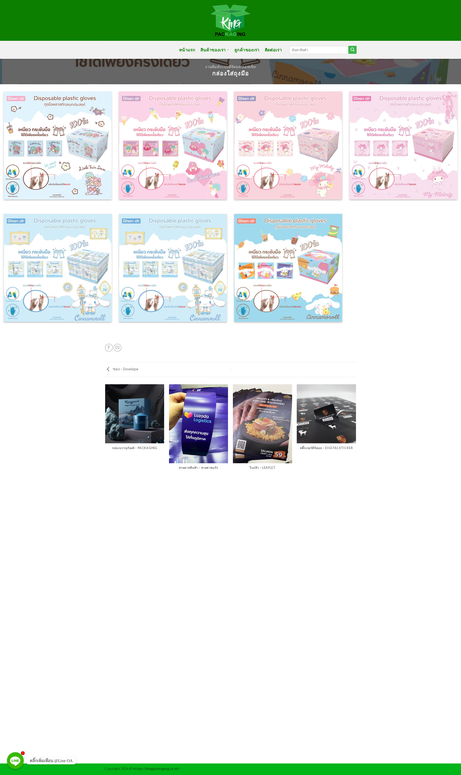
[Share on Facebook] (109, 348)
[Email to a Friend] (117, 348)
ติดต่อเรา (273, 49)
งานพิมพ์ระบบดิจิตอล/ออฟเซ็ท (230, 66)
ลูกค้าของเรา (247, 49)
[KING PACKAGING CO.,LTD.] (230, 20)
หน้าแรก (187, 49)
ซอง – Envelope (125, 368)
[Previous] (105, 573)
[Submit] (352, 50)
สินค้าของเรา (213, 49)
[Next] (355, 573)
